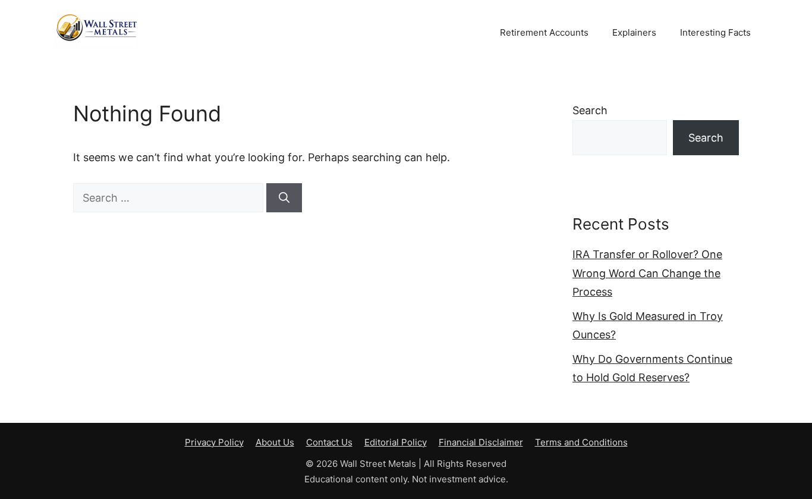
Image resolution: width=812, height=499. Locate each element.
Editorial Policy (395, 442)
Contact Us (329, 442)
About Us (275, 442)
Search (590, 110)
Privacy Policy (214, 442)
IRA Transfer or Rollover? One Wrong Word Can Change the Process (647, 273)
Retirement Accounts (544, 32)
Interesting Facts (715, 32)
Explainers (634, 32)
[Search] (284, 197)
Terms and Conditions (581, 442)
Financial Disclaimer (481, 442)
